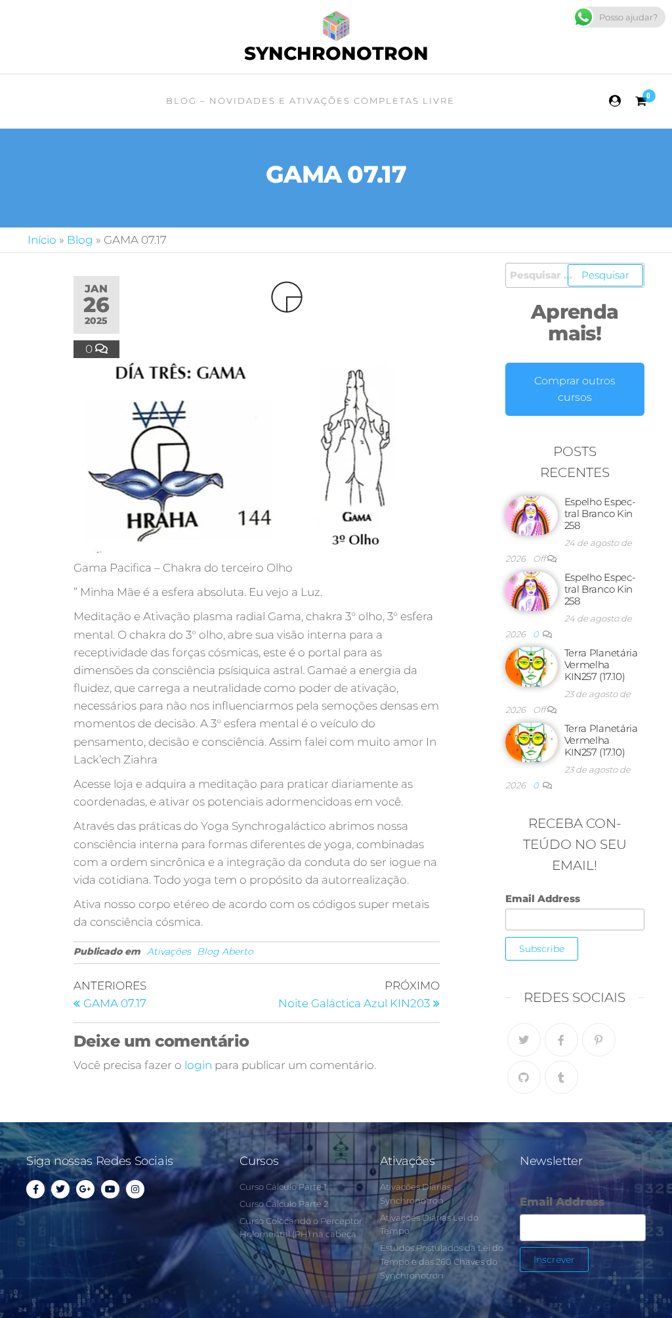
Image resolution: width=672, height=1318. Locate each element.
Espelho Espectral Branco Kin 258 (600, 513)
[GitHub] (524, 1077)
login (198, 1065)
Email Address (542, 898)
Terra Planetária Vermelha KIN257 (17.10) (601, 665)
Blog (80, 239)
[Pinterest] (599, 1040)
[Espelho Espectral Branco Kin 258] (531, 515)
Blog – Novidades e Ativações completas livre (310, 100)
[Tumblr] (561, 1077)
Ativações (169, 951)
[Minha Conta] (615, 101)
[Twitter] (524, 1040)
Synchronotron (336, 53)
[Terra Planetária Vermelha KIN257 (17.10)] (531, 666)
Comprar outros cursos (575, 389)
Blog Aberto (225, 951)
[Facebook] (561, 1040)
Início (42, 239)
